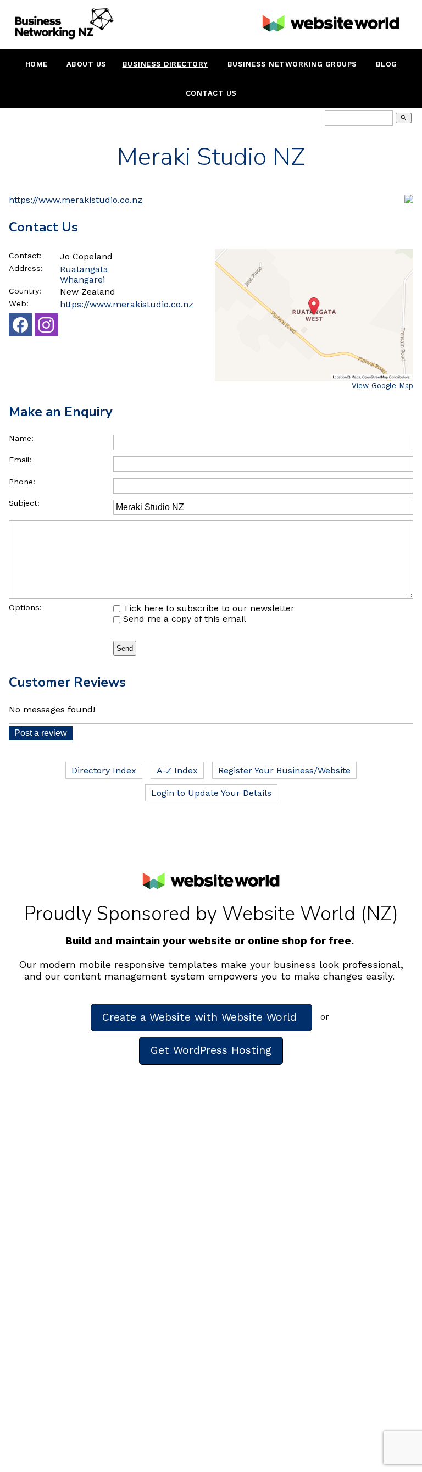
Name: (21, 438)
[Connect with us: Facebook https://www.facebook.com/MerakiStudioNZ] (20, 327)
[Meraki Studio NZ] (408, 200)
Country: (25, 290)
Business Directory (165, 64)
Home (36, 64)
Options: (25, 607)
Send (124, 648)
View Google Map (382, 385)
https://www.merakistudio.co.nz (75, 200)
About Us (86, 64)
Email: (20, 459)
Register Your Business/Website (284, 770)
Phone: (22, 481)
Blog (386, 64)
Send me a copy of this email (183, 618)
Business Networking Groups (292, 64)
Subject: (24, 503)
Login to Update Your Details (211, 793)
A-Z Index (177, 770)
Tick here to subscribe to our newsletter (207, 608)
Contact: (25, 255)
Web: (19, 303)
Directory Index (103, 770)
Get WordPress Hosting (211, 1050)
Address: (26, 268)
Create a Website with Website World (201, 1017)
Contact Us (211, 93)
